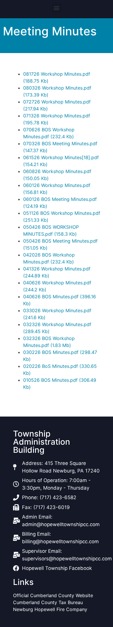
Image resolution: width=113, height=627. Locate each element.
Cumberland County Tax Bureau (48, 602)
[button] (56, 7)
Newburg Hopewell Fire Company (50, 609)
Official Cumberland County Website (53, 595)
